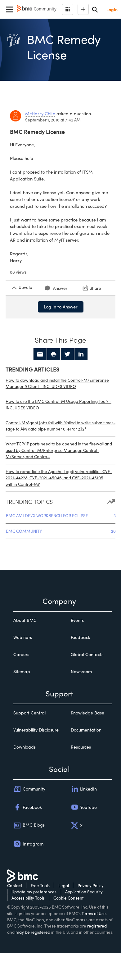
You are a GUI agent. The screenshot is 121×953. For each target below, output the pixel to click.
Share (95, 288)
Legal (63, 885)
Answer (60, 288)
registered (97, 926)
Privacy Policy (91, 885)
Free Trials (40, 885)
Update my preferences (33, 892)
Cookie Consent (68, 898)
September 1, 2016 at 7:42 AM (53, 120)
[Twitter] (67, 354)
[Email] (40, 354)
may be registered (33, 932)
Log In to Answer (61, 306)
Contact (14, 885)
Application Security (84, 892)
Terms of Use (94, 913)
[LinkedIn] (80, 354)
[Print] (53, 354)
